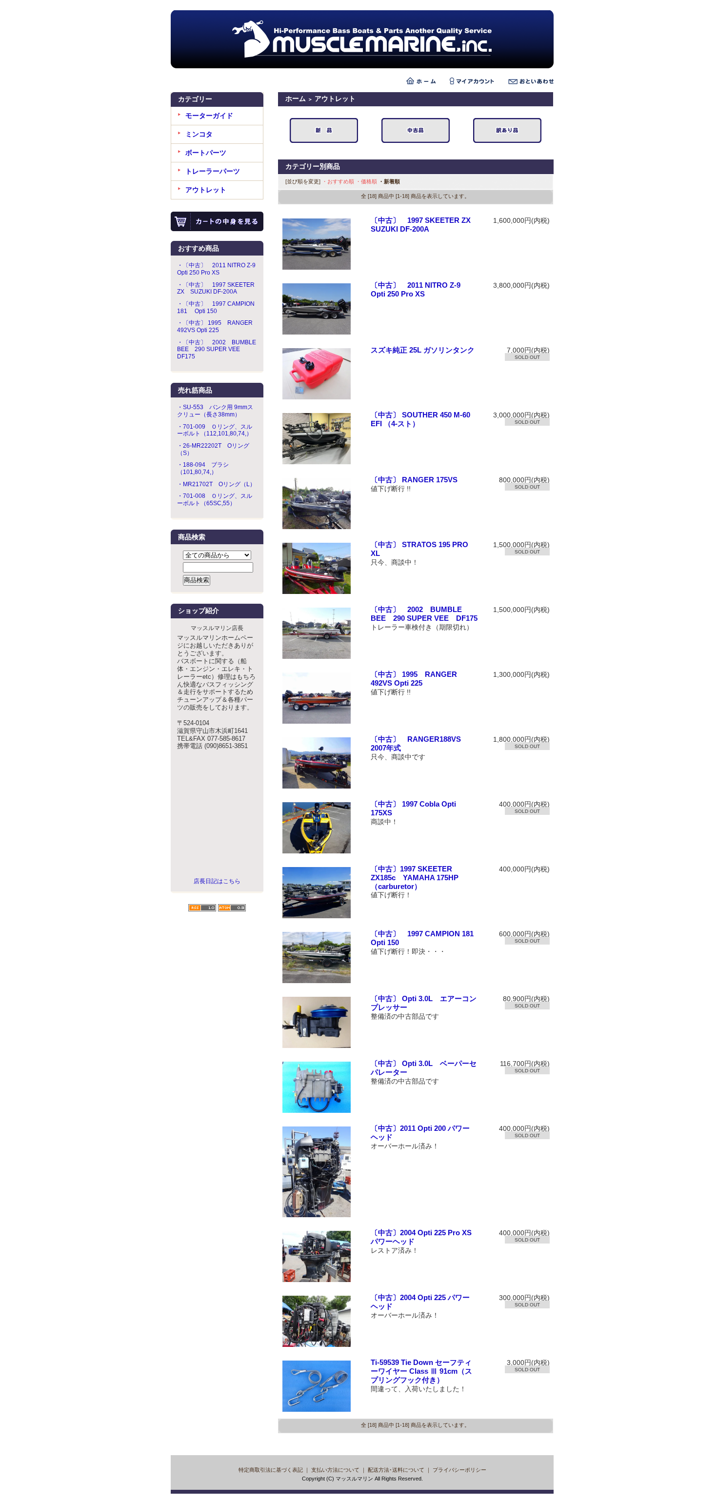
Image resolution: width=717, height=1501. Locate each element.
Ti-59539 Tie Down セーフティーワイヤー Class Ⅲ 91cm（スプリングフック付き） (421, 1371)
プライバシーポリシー (459, 1470)
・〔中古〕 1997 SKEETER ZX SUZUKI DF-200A (216, 288)
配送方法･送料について (396, 1470)
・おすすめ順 (338, 181)
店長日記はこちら (217, 881)
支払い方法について (335, 1470)
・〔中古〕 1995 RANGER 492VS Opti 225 (215, 326)
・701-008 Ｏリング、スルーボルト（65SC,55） (214, 500)
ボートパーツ (205, 153)
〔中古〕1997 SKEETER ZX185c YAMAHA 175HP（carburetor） (414, 877)
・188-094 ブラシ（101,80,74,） (203, 468)
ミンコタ (199, 134)
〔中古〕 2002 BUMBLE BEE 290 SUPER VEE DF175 (424, 614)
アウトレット (205, 190)
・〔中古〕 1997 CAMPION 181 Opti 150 (216, 307)
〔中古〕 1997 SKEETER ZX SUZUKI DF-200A (424, 225)
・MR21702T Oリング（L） (216, 484)
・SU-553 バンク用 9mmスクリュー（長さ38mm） (215, 411)
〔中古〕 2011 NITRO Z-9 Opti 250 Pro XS (420, 289)
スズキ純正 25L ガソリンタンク (423, 350)
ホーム (295, 98)
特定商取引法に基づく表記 (271, 1470)
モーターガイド (209, 115)
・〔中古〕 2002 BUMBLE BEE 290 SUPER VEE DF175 (216, 349)
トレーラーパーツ (212, 171)
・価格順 (366, 181)
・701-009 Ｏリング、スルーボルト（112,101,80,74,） (214, 430)
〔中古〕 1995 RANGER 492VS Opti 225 (414, 679)
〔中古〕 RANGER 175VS (414, 480)
